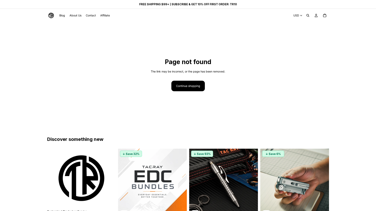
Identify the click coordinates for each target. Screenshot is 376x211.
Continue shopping (188, 86)
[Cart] (324, 15)
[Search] (308, 15)
